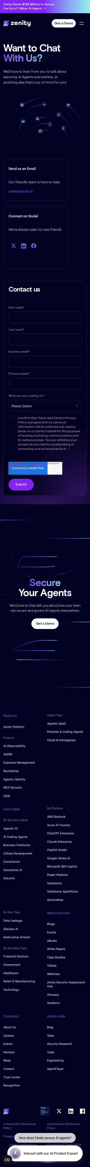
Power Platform (57, 875)
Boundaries (11, 771)
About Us (9, 1027)
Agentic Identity (14, 779)
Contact (8, 1069)
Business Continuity (16, 845)
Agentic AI (10, 828)
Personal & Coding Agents (65, 732)
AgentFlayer (55, 1069)
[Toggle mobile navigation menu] (82, 23)
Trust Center (11, 1077)
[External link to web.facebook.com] (34, 245)
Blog (50, 1027)
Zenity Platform (13, 727)
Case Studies (56, 957)
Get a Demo (63, 23)
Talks (50, 1035)
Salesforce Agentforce (62, 891)
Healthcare (10, 973)
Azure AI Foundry (58, 825)
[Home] (17, 22)
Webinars (53, 974)
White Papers (56, 949)
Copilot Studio (57, 850)
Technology (11, 990)
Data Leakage (12, 920)
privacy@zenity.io (53, 449)
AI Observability (14, 746)
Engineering (55, 1060)
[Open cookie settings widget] (7, 1160)
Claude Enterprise (59, 842)
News (7, 1060)
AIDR (6, 796)
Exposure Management (19, 762)
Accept (45, 1134)
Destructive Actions (16, 937)
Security (9, 878)
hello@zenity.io (21, 191)
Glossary (53, 995)
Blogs (51, 924)
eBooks (52, 941)
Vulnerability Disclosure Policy (19, 1126)
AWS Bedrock (56, 817)
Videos (52, 965)
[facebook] (82, 1111)
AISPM (7, 754)
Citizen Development (17, 853)
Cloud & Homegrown (61, 740)
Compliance (11, 861)
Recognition (11, 1085)
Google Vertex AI (58, 858)
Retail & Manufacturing (19, 981)
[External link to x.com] (14, 245)
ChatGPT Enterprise (60, 833)
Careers (8, 1035)
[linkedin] (71, 1111)
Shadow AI (10, 929)
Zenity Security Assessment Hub (66, 984)
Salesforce (54, 883)
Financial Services (15, 956)
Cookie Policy (47, 1113)
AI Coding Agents (15, 837)
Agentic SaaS (56, 723)
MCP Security (12, 787)
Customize (43, 1148)
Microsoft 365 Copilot (62, 866)
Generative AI (12, 870)
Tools (50, 1052)
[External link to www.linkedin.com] (24, 245)
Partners (9, 1052)
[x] (59, 1111)
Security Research (59, 1044)
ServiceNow (55, 900)
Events (51, 932)
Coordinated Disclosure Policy (63, 1126)
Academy (53, 1003)
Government (11, 965)
